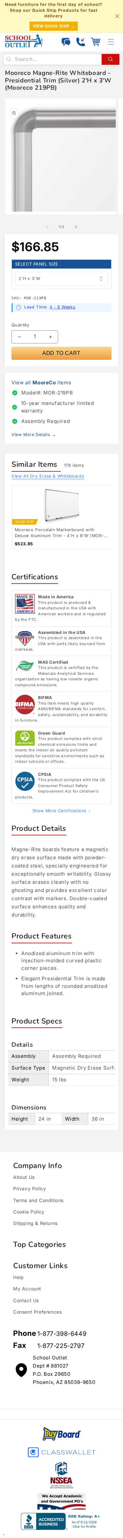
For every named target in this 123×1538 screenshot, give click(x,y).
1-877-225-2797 (60, 1346)
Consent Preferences (37, 1312)
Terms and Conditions (38, 1200)
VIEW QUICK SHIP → (54, 26)
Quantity (20, 324)
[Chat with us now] (66, 42)
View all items (41, 382)
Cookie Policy (29, 1212)
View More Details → (33, 434)
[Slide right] (76, 227)
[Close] (117, 16)
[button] (95, 42)
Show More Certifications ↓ (61, 810)
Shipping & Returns (35, 1223)
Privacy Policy (29, 1188)
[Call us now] (81, 42)
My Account (27, 1288)
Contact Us (26, 1300)
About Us (24, 1177)
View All (47, 476)
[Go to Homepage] (24, 40)
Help (18, 1277)
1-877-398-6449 (61, 1333)
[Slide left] (47, 227)
